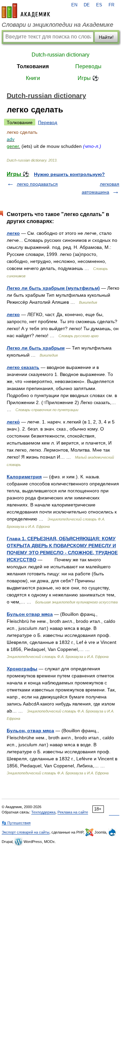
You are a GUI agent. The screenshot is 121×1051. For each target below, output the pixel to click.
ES (99, 5)
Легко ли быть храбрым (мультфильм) (53, 288)
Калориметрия (24, 476)
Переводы (88, 66)
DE (87, 5)
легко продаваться (37, 184)
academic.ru (26, 10)
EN (74, 5)
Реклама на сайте (72, 812)
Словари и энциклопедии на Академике (57, 24)
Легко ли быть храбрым (36, 348)
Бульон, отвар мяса (30, 730)
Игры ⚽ (88, 78)
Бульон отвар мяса (30, 614)
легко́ (13, 421)
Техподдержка (43, 812)
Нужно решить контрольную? (69, 174)
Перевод (47, 122)
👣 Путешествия (16, 823)
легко (13, 233)
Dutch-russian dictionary (60, 55)
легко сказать (23, 367)
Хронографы (22, 668)
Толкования (33, 66)
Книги (33, 78)
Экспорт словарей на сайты (25, 832)
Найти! (106, 37)
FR (111, 5)
